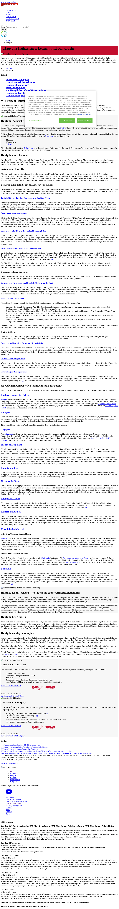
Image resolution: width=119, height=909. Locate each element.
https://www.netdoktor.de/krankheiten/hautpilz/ (20, 749)
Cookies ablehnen (67, 120)
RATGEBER (10, 21)
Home (8, 41)
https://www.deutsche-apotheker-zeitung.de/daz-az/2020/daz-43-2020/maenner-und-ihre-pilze (37, 751)
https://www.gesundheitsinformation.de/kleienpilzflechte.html (25, 747)
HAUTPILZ (10, 15)
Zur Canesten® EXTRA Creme (12, 696)
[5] (47, 714)
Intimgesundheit (72, 562)
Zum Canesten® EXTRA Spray (13, 736)
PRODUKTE (11, 10)
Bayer (8, 814)
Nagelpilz (13, 773)
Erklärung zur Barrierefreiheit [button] (16, 801)
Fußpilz (13, 776)
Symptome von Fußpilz (107, 404)
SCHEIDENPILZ (12, 19)
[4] (12, 584)
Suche (3, 27)
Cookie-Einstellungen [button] (13, 803)
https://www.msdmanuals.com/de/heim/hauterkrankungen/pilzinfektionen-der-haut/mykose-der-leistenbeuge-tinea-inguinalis (46, 753)
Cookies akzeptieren (84, 120)
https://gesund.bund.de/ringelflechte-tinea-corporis (21, 745)
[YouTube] (9, 793)
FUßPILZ (9, 12)
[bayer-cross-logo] (4, 37)
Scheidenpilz (45, 558)
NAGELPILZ (11, 17)
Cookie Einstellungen (35, 120)
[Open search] (2, 25)
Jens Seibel (8, 68)
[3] (86, 507)
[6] (37, 716)
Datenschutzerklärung (14, 799)
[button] (59, 206)
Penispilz (4, 538)
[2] (23, 381)
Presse (8, 810)
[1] (52, 259)
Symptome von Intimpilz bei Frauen (76, 558)
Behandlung (28, 148)
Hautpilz (63, 128)
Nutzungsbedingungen (14, 805)
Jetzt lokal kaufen (11, 686)
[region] (60, 109)
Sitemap (9, 808)
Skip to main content (8, 2)
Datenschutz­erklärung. (84, 114)
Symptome (49, 136)
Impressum (10, 797)
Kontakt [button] (9, 812)
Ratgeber (13, 782)
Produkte (9, 771)
